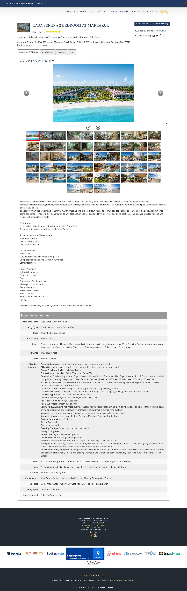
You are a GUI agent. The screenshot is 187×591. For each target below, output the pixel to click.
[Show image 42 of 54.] (46, 178)
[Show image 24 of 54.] (73, 157)
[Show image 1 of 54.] (33, 136)
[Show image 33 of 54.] (60, 167)
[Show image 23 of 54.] (60, 157)
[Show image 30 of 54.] (154, 157)
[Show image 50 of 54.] (154, 178)
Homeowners (138, 12)
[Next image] (160, 93)
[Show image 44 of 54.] (73, 178)
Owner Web (94, 575)
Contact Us (153, 12)
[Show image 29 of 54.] (140, 157)
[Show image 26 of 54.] (100, 157)
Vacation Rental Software (92, 580)
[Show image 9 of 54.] (140, 136)
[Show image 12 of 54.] (46, 146)
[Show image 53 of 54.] (100, 188)
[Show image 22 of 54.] (46, 157)
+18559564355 (101, 525)
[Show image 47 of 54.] (113, 178)
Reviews (93, 532)
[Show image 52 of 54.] (87, 188)
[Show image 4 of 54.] (73, 136)
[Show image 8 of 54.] (127, 136)
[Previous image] (26, 93)
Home (68, 12)
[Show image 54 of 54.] (113, 188)
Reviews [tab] (61, 52)
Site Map (84, 575)
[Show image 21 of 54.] (33, 157)
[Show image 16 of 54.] (100, 146)
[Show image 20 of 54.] (154, 146)
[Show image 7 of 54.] (113, 136)
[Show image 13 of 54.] (60, 146)
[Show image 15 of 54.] (87, 146)
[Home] (36, 12)
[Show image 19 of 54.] (140, 146)
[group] (93, 94)
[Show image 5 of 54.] (87, 136)
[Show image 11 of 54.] (33, 146)
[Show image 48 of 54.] (127, 178)
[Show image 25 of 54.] (87, 157)
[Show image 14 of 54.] (73, 146)
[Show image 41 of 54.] (33, 178)
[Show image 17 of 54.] (113, 146)
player (88, 128)
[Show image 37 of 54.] (113, 167)
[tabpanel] (93, 278)
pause (98, 128)
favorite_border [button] (164, 35)
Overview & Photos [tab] (28, 52)
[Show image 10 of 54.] (154, 136)
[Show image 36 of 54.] (100, 167)
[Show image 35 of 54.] (87, 167)
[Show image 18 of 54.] (127, 146)
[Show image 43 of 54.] (60, 178)
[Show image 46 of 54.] (100, 178)
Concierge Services (119, 12)
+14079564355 (161, 30)
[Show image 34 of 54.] (73, 167)
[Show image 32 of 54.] (46, 167)
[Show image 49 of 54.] (140, 178)
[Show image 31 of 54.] (33, 167)
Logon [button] (104, 575)
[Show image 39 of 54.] (140, 167)
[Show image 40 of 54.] (154, 167)
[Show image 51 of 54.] (73, 188)
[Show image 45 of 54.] (87, 178)
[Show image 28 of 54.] (127, 157)
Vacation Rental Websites (125, 580)
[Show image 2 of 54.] (46, 136)
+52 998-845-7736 (87, 525)
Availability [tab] (47, 52)
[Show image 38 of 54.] (127, 167)
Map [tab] (72, 52)
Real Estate (101, 12)
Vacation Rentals (83, 12)
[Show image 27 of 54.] (113, 157)
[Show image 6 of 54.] (100, 136)
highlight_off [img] (183, 2)
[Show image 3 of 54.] (60, 136)
